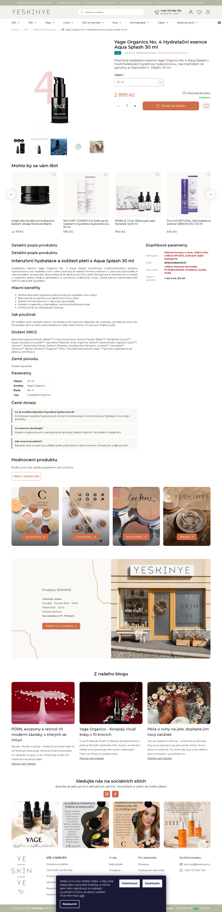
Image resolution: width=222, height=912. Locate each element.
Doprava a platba (57, 864)
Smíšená (191, 269)
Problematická (174, 269)
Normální (191, 266)
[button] (11, 195)
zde (82, 895)
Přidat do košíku (173, 106)
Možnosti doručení (198, 92)
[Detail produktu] (35, 195)
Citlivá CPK (201, 252)
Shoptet (205, 908)
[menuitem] (18, 23)
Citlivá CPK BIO (174, 255)
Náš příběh (116, 864)
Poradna (143, 864)
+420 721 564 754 (171, 10)
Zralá (167, 272)
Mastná (179, 266)
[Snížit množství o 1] (119, 106)
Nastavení (70, 904)
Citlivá (168, 266)
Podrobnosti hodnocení (172, 52)
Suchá (202, 269)
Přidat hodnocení (26, 476)
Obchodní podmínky (59, 870)
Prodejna (114, 870)
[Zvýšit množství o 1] (135, 106)
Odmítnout (129, 883)
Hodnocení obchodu (151, 870)
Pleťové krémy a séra (178, 252)
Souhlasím (152, 883)
